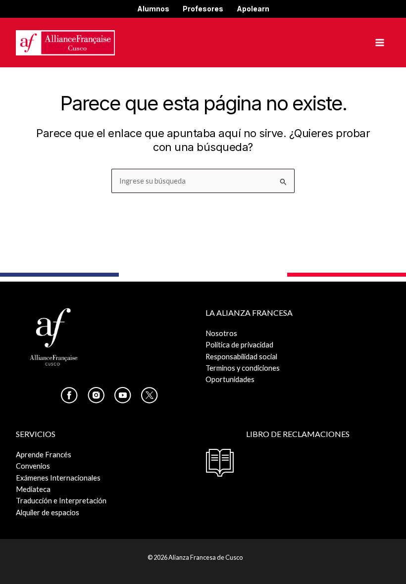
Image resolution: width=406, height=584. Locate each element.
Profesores (203, 8)
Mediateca (33, 489)
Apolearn (253, 8)
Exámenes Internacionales (58, 478)
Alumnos (153, 8)
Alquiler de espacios (47, 512)
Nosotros (221, 333)
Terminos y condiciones (242, 368)
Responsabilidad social (241, 356)
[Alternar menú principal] (379, 42)
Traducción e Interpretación (61, 500)
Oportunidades (229, 379)
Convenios (33, 466)
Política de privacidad (239, 345)
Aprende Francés (43, 454)
